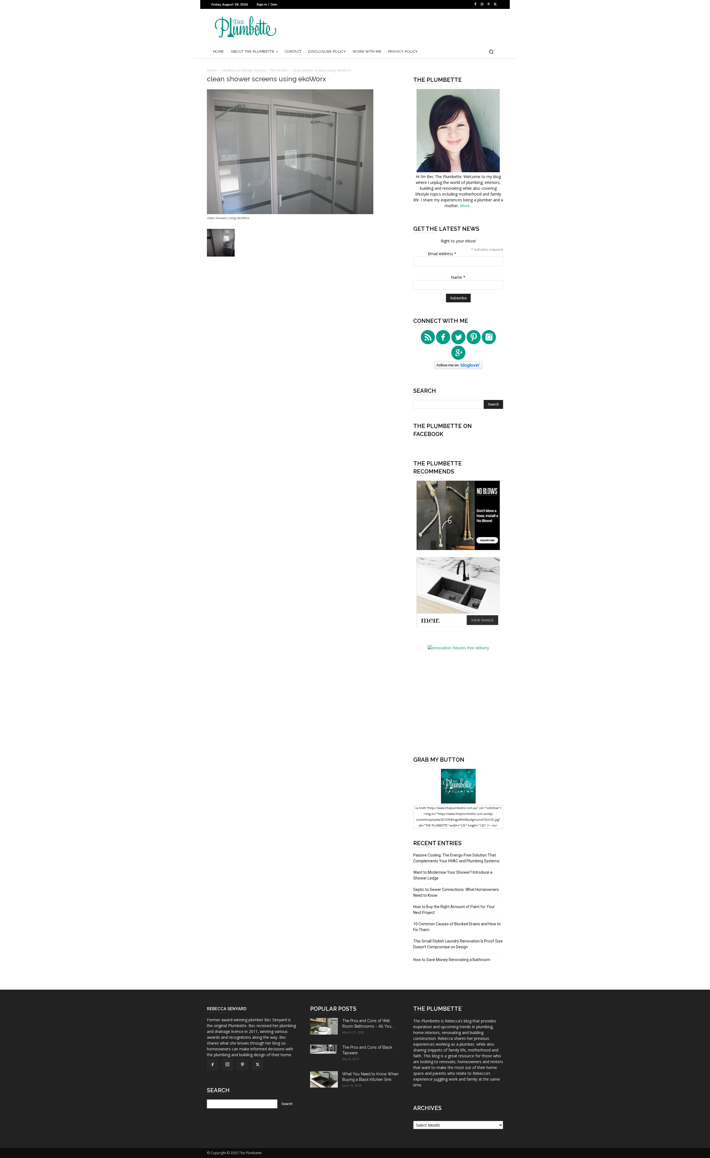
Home (212, 70)
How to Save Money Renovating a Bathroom (451, 959)
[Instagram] (482, 4)
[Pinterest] (488, 4)
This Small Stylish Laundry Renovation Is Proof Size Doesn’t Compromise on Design (458, 944)
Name (458, 277)
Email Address (442, 253)
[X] (495, 4)
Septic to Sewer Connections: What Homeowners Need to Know (456, 892)
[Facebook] (475, 4)
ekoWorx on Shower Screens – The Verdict (255, 70)
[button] (491, 51)
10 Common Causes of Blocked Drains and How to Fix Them (457, 927)
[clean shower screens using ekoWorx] (290, 212)
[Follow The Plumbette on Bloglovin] (458, 367)
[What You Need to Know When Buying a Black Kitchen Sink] (324, 1079)
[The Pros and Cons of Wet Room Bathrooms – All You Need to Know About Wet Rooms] (324, 1026)
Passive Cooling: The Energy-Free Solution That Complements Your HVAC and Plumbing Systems (456, 858)
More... (466, 205)
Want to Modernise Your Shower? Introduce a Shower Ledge (452, 875)
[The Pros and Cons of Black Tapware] (324, 1049)
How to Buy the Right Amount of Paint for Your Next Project (454, 909)
